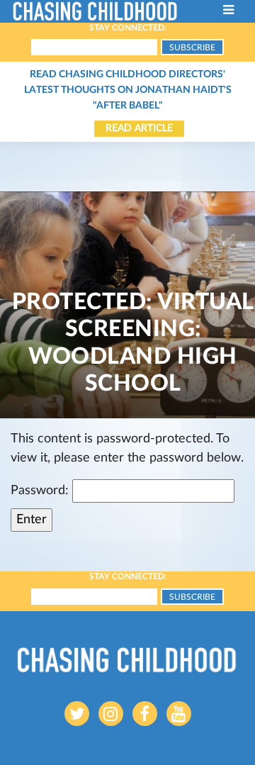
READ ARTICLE (139, 128)
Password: (41, 490)
